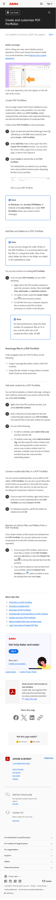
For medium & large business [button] (16, 843)
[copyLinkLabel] (40, 720)
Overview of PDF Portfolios (20, 610)
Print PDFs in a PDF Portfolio (20, 602)
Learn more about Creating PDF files (23, 625)
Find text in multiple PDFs (19, 606)
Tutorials (15, 779)
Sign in (49, 4)
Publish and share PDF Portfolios (22, 617)
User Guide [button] (14, 13)
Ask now (15, 804)
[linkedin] (20, 881)
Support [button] (7, 855)
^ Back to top (48, 758)
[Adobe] (13, 3)
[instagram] (10, 881)
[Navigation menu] (4, 3)
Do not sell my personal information (31, 889)
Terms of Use (42, 886)
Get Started (16, 772)
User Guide (16, 776)
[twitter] (15, 881)
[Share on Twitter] (24, 720)
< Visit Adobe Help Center (21, 763)
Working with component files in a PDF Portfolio (28, 614)
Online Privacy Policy (28, 672)
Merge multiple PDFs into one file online (25, 621)
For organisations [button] (11, 849)
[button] (41, 4)
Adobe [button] (7, 861)
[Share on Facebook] (16, 720)
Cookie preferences (10, 889)
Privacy (33, 886)
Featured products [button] (11, 867)
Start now (15, 821)
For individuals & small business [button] (17, 837)
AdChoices (10, 893)
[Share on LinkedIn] (32, 720)
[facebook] (5, 881)
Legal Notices (10, 672)
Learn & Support (17, 769)
